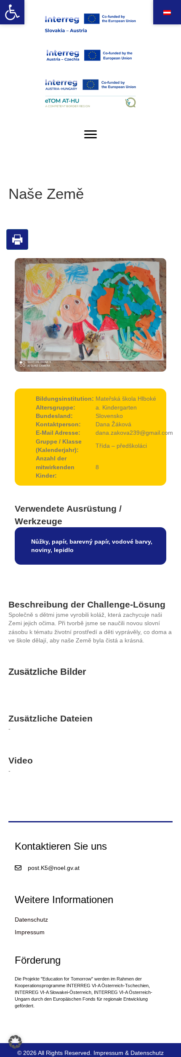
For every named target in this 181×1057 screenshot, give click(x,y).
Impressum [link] (30, 932)
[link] (12, 12)
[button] (15, 1042)
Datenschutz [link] (31, 919)
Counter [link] (10, 1022)
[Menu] (90, 134)
